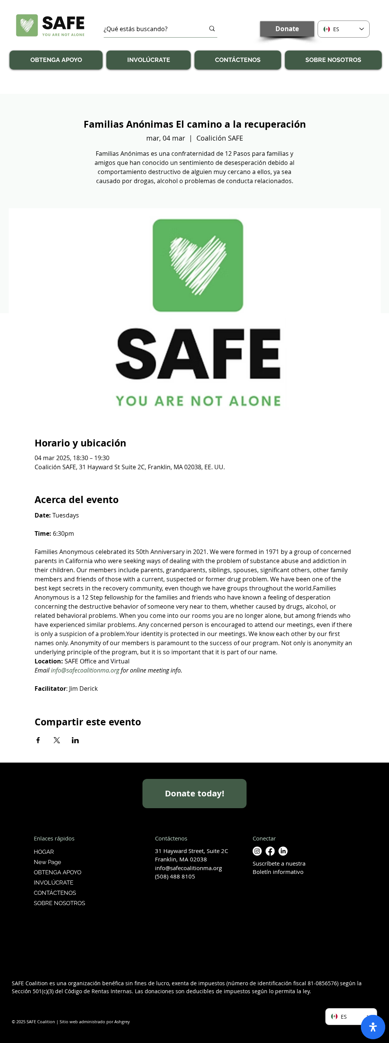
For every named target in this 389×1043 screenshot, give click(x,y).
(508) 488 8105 (175, 876)
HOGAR (44, 851)
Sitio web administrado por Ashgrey (95, 1021)
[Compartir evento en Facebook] (38, 740)
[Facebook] (270, 851)
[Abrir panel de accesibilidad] (373, 1027)
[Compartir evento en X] (56, 740)
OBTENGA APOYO (57, 872)
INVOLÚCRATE (53, 882)
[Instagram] (257, 851)
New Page (47, 862)
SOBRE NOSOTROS (58, 903)
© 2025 (18, 1021)
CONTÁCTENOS (55, 892)
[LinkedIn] (283, 851)
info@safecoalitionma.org (188, 868)
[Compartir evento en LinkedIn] (75, 740)
